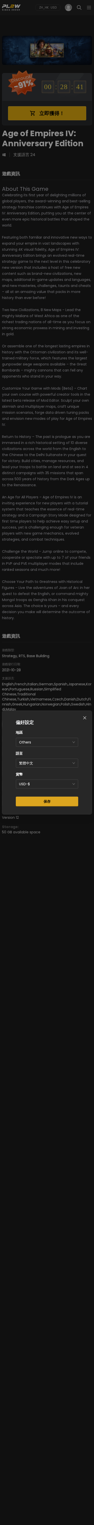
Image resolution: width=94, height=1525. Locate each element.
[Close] (85, 718)
